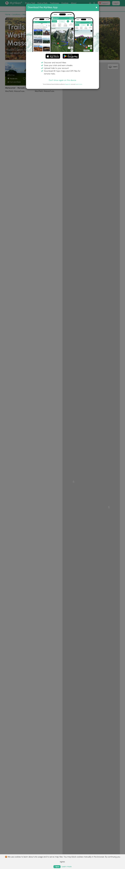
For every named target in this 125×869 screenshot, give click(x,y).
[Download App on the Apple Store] (53, 56)
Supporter (68, 84)
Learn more (79, 84)
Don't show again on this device (62, 80)
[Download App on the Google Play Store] (70, 55)
